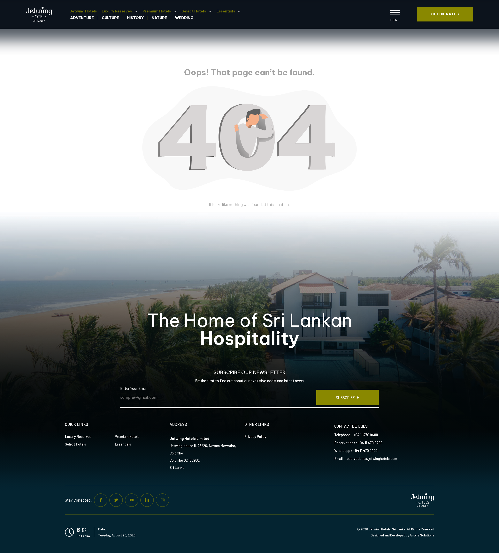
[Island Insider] (40, 14)
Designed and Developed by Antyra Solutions (402, 535)
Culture (110, 18)
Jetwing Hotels (83, 11)
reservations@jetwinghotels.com (371, 458)
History (135, 18)
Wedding (184, 18)
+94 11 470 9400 (365, 434)
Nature (159, 18)
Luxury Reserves (117, 11)
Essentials (226, 11)
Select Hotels (194, 11)
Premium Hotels (157, 11)
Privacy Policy (255, 436)
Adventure (82, 18)
